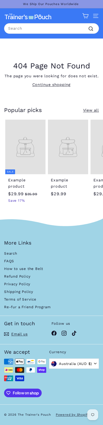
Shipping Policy (18, 292)
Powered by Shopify (72, 414)
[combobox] (51, 28)
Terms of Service (20, 299)
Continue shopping (51, 84)
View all (91, 110)
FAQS (9, 261)
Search (10, 253)
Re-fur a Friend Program (27, 307)
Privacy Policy (17, 284)
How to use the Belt (23, 269)
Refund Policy (17, 276)
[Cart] (85, 16)
